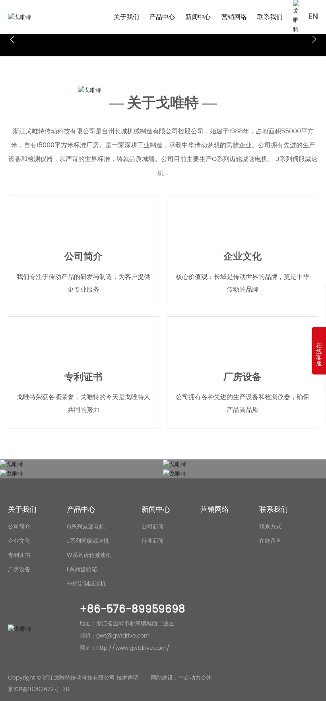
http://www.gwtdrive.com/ (133, 648)
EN (313, 16)
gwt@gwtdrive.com (122, 635)
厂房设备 (242, 377)
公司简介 (83, 257)
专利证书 (83, 377)
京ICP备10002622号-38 (38, 689)
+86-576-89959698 (132, 609)
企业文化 (242, 257)
